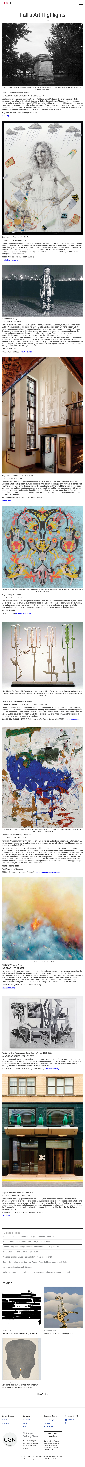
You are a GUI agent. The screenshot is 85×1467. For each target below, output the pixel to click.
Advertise (47, 1423)
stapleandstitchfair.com (11, 1215)
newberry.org (26, 352)
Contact (25, 1423)
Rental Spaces (6, 1420)
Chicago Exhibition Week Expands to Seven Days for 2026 (27, 1257)
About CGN (26, 1420)
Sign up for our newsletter (53, 1435)
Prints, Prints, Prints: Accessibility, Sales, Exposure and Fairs (28, 1242)
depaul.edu (6, 500)
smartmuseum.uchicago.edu (48, 872)
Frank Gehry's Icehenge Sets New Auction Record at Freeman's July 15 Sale (35, 1262)
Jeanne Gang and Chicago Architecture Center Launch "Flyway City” (31, 1247)
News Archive (42, 1394)
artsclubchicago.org (23, 613)
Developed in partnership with (42, 1459)
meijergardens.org (73, 719)
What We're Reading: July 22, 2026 (17, 1267)
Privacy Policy (48, 1426)
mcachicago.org (52, 1069)
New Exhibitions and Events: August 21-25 (20, 1252)
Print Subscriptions (50, 1420)
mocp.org (5, 116)
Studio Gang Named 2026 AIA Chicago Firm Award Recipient (28, 1237)
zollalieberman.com (10, 260)
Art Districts (5, 1423)
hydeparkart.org (8, 988)
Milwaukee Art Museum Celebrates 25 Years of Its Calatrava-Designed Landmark (36, 1272)
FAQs (24, 1426)
